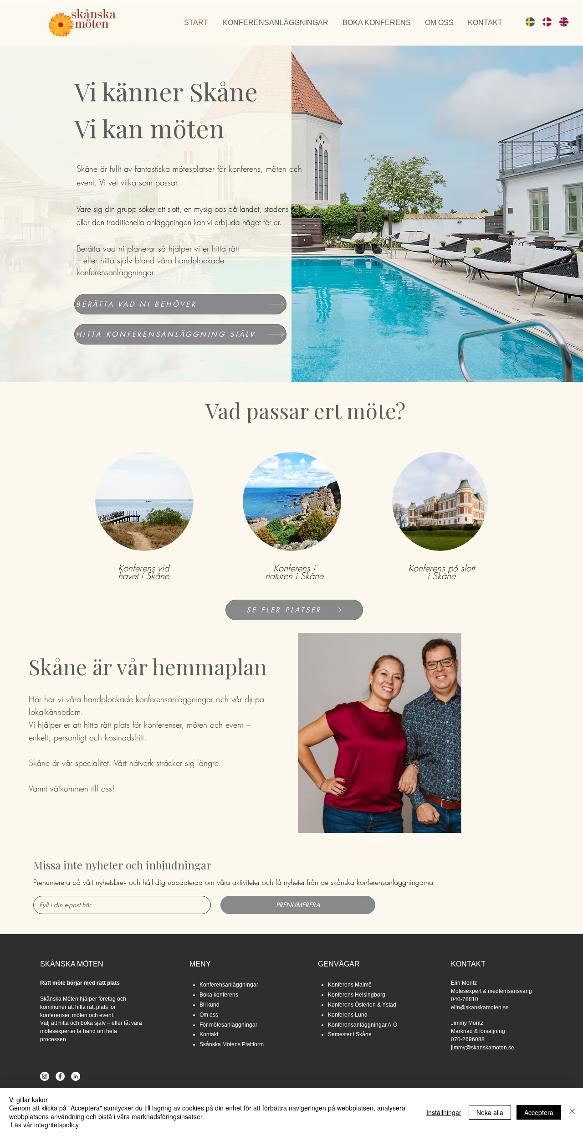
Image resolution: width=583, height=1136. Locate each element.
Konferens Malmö (350, 985)
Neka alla (489, 1112)
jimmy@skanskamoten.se (482, 1047)
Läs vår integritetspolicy (45, 1124)
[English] (560, 21)
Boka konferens (218, 995)
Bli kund (209, 1005)
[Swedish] (527, 21)
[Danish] (543, 21)
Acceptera (538, 1112)
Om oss (208, 1015)
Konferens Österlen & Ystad (362, 1005)
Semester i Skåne (350, 1034)
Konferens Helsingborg (356, 995)
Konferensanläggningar (228, 985)
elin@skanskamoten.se (480, 1007)
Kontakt (208, 1034)
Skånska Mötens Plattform (231, 1044)
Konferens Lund (348, 1015)
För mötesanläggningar (228, 1025)
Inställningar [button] (443, 1112)
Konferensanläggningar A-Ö (362, 1025)
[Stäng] (572, 1112)
